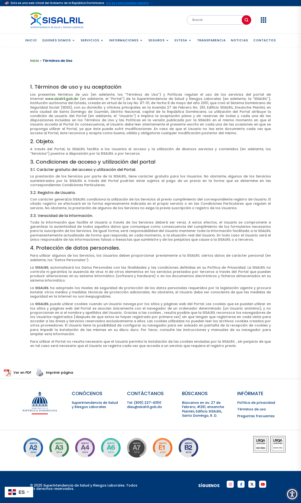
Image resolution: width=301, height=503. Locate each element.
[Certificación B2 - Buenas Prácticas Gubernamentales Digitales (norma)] (188, 448)
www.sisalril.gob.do (61, 98)
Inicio (31, 41)
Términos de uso (251, 409)
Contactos (264, 41)
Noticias (239, 41)
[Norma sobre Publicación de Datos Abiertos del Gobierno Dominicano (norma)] (59, 448)
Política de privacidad (256, 402)
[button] (292, 494)
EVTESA (180, 41)
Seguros (156, 41)
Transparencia (211, 41)
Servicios (90, 41)
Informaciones (124, 41)
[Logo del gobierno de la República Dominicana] (40, 413)
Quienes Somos (56, 41)
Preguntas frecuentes (256, 416)
